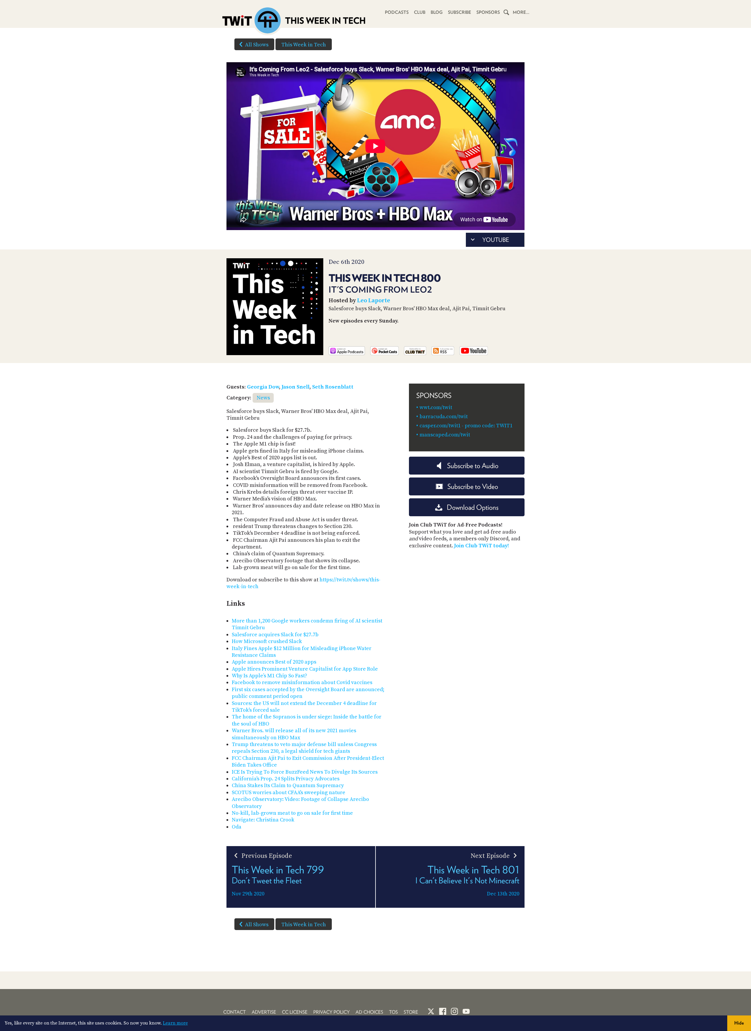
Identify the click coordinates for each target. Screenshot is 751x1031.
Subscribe (459, 12)
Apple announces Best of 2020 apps (274, 662)
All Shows (256, 44)
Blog (437, 12)
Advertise (264, 1012)
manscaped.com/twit (445, 434)
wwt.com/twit (436, 407)
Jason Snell (295, 387)
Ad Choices (369, 1012)
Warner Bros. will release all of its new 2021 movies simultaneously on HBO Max (294, 734)
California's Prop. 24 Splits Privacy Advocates (285, 778)
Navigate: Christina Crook (263, 819)
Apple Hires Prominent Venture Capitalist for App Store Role (305, 669)
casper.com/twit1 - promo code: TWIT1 (466, 425)
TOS (393, 1012)
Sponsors (488, 12)
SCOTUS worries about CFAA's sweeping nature (288, 792)
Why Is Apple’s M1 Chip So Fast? (269, 675)
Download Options (472, 507)
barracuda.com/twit (444, 416)
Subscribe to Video (472, 486)
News (263, 397)
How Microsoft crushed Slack (267, 641)
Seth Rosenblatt (332, 387)
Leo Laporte (373, 300)
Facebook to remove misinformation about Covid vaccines (302, 682)
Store (411, 1012)
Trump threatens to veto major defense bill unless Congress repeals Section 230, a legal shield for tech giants (304, 748)
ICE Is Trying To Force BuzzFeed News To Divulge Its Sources (305, 772)
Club (419, 12)
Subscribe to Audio (472, 465)
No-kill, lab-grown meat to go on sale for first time (292, 813)
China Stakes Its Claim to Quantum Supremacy (288, 785)
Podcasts (397, 12)
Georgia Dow (263, 387)
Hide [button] (739, 1023)
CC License (294, 1012)
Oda (236, 827)
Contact (234, 1012)
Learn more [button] (175, 1023)
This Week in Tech (303, 44)
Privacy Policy (331, 1012)
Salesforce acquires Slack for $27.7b (275, 634)
